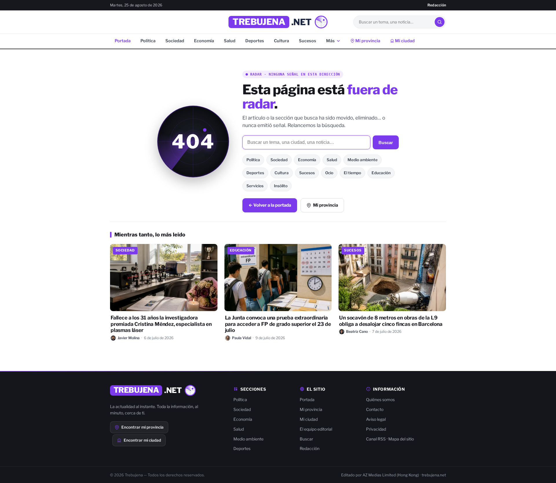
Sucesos (307, 40)
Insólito (281, 185)
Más (330, 40)
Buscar (385, 142)
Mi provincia (367, 40)
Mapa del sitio (401, 438)
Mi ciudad (404, 40)
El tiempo (352, 172)
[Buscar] (440, 22)
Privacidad (376, 429)
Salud (229, 40)
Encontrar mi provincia (142, 427)
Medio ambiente (363, 159)
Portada (123, 40)
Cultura (281, 40)
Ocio (329, 172)
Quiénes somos (380, 399)
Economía (204, 40)
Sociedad (174, 40)
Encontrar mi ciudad (142, 440)
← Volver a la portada (269, 205)
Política (148, 40)
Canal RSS (376, 438)
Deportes (254, 40)
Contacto (374, 409)
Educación (381, 172)
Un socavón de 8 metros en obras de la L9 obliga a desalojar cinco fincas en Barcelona (390, 321)
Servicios (255, 185)
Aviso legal (376, 419)
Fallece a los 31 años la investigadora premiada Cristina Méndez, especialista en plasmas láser (161, 324)
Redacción (436, 5)
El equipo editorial (316, 429)
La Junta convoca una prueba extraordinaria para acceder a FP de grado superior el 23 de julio (278, 324)
